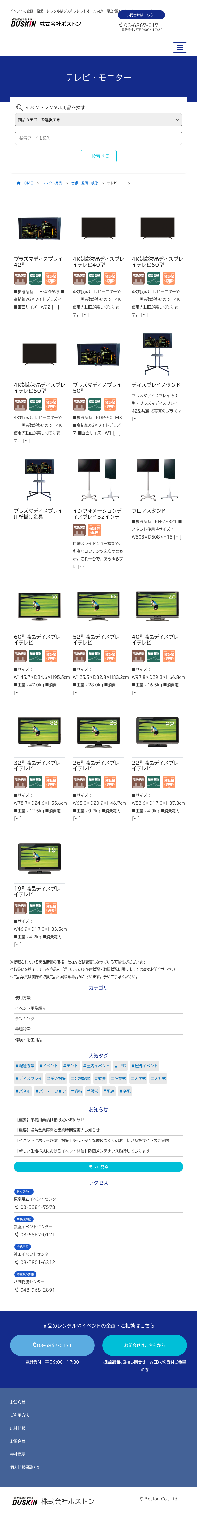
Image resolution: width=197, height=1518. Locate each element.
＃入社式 (158, 1078)
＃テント (70, 1066)
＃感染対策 (56, 1078)
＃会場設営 (80, 1078)
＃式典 (100, 1078)
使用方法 (23, 998)
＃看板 (76, 1091)
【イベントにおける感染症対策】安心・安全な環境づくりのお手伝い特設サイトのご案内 (92, 1140)
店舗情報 (17, 1428)
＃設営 (92, 1091)
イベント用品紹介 (30, 1008)
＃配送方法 (24, 1066)
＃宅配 (125, 1091)
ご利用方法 (19, 1415)
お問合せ (17, 1441)
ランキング (24, 1019)
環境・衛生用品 (28, 1040)
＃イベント (48, 1066)
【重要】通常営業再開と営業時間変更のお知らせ (57, 1130)
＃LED (120, 1066)
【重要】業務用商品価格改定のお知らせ (49, 1120)
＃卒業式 (118, 1078)
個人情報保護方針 (25, 1467)
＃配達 (108, 1091)
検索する (100, 156)
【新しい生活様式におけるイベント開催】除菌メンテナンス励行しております (82, 1151)
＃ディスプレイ (28, 1078)
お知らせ (17, 1402)
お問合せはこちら (140, 15)
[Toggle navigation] (180, 47)
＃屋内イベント (96, 1066)
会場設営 (23, 1029)
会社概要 (17, 1454)
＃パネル (23, 1091)
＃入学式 (138, 1078)
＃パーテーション (50, 1091)
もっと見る (98, 1167)
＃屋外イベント (144, 1066)
